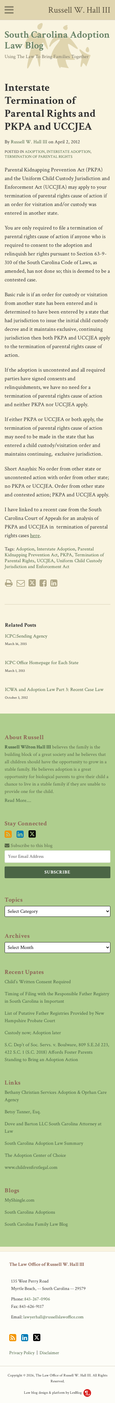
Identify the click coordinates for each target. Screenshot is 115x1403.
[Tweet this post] (32, 583)
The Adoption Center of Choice (35, 1155)
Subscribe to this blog (31, 846)
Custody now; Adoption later (33, 1033)
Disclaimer (49, 1353)
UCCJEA (45, 561)
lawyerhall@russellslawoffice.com (53, 1317)
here (35, 535)
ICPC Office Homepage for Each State (42, 663)
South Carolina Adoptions (30, 1212)
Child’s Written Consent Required (38, 982)
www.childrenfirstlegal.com (31, 1167)
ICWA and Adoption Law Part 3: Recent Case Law (54, 690)
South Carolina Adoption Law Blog (57, 40)
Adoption (35, 151)
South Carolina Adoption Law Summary (44, 1143)
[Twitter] (32, 834)
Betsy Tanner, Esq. (23, 1112)
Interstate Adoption (68, 151)
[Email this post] (21, 583)
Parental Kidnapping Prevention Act (49, 552)
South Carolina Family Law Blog (36, 1224)
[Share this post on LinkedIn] (53, 583)
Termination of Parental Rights (38, 156)
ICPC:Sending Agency (26, 636)
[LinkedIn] (20, 834)
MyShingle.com (20, 1200)
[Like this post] (43, 583)
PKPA (66, 555)
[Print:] (9, 583)
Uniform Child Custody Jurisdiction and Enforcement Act (53, 564)
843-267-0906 (37, 1299)
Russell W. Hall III (79, 10)
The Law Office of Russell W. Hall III (46, 1264)
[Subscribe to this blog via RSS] (8, 834)
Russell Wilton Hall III (28, 747)
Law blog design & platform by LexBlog (53, 1392)
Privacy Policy (22, 1353)
